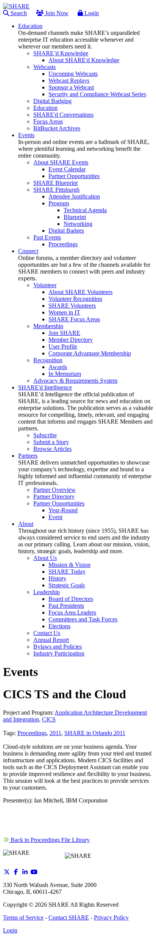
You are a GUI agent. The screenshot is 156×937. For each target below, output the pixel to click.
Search (18, 13)
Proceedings (32, 733)
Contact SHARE (68, 917)
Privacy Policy (111, 917)
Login (91, 13)
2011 (55, 733)
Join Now (56, 13)
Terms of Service (23, 917)
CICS (49, 719)
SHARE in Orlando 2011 (94, 733)
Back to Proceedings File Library (49, 840)
